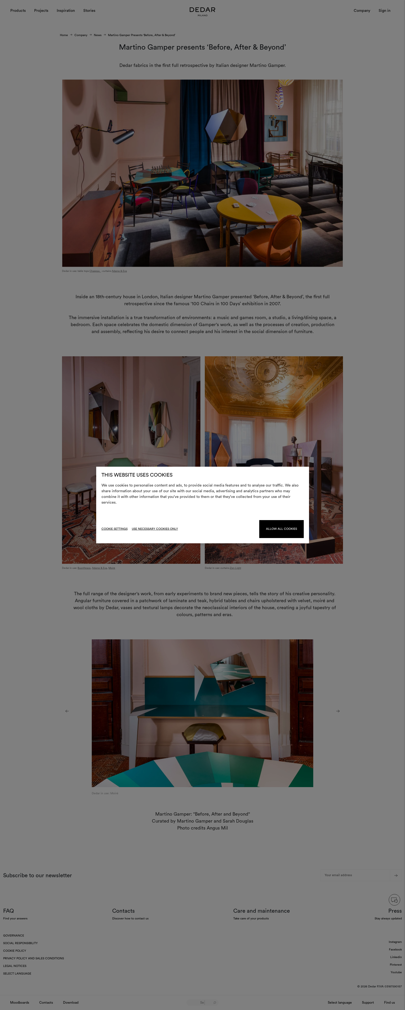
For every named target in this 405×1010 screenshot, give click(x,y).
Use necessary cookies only (155, 528)
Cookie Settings (114, 528)
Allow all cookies (281, 528)
